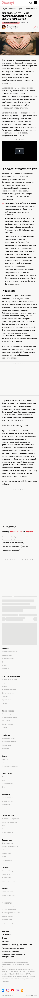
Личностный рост (8, 801)
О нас (4, 938)
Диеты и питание (8, 693)
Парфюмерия (6, 700)
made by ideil (31, 995)
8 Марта (4, 850)
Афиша (5, 889)
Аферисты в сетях (8, 881)
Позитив (4, 829)
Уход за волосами (8, 683)
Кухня (4, 756)
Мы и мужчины (7, 777)
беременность (21, 538)
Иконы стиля (6, 721)
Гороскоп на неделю (9, 909)
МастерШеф (6, 878)
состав (25, 546)
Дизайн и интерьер (8, 738)
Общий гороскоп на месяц (11, 913)
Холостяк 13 (6, 874)
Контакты (6, 935)
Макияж (4, 686)
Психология (6, 804)
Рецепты (5, 759)
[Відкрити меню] (35, 2)
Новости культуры (8, 895)
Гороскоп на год (7, 916)
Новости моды (7, 714)
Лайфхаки (5, 748)
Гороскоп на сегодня (9, 906)
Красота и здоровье (11, 677)
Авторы (5, 931)
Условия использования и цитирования (13, 956)
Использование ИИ (10, 952)
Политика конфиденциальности (17, 945)
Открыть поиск (30, 2)
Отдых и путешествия (9, 822)
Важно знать (6, 808)
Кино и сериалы (7, 892)
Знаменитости (7, 655)
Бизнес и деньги (7, 798)
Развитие (6, 795)
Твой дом (6, 735)
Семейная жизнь (7, 784)
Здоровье (5, 696)
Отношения (7, 774)
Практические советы (9, 717)
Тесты (4, 825)
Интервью (5, 669)
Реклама (5, 942)
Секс (3, 780)
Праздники (7, 840)
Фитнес (4, 703)
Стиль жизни (8, 816)
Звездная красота (8, 658)
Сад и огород (6, 745)
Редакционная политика (13, 948)
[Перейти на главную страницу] (8, 3)
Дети (3, 787)
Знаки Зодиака (7, 919)
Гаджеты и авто (7, 832)
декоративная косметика (13, 542)
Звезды (5, 649)
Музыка (4, 665)
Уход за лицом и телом (11, 22)
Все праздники (7, 860)
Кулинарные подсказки (10, 766)
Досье (4, 662)
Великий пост (6, 853)
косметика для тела (11, 551)
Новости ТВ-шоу (7, 871)
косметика (7, 538)
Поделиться (35, 27)
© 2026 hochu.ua (7, 995)
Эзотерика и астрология (10, 819)
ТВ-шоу (5, 868)
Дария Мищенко (13, 26)
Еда (3, 763)
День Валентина (7, 843)
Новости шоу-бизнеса (9, 652)
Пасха (4, 857)
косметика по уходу (11, 546)
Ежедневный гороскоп (9, 923)
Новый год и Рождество (10, 846)
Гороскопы (7, 903)
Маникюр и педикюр (9, 690)
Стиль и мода (8, 711)
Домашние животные (9, 742)
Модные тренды (7, 724)
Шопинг (4, 727)
